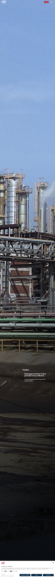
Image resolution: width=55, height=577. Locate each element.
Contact (46, 2)
